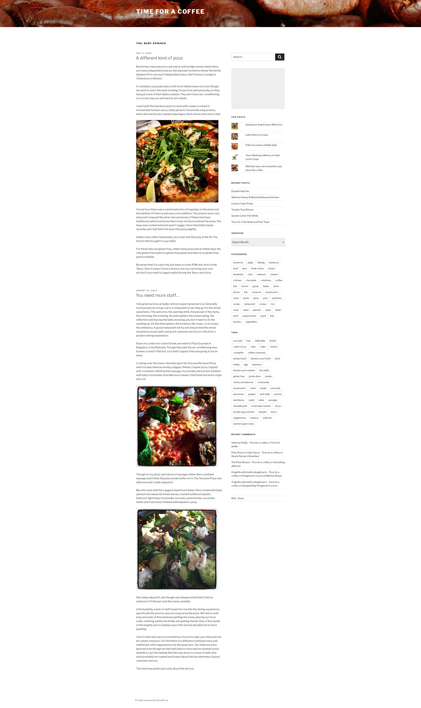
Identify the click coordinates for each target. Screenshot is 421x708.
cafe (250, 274)
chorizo (274, 346)
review (262, 304)
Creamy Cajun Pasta (242, 203)
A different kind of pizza (159, 57)
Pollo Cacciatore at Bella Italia (261, 145)
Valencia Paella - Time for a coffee (249, 442)
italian (266, 286)
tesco (274, 411)
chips (263, 346)
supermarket (249, 315)
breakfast (238, 274)
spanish (257, 309)
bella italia (260, 340)
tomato (237, 321)
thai (272, 315)
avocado (237, 340)
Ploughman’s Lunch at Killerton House (262, 475)
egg (246, 364)
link (246, 292)
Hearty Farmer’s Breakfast (245, 456)
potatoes (276, 298)
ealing (236, 364)
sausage (272, 400)
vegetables (251, 321)
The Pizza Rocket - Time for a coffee (250, 462)
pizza (256, 298)
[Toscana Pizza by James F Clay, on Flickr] (177, 466)
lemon (236, 292)
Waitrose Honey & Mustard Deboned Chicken (255, 197)
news (236, 298)
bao (249, 340)
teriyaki (262, 411)
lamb (276, 286)
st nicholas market (261, 405)
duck (277, 358)
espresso (256, 364)
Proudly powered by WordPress (151, 700)
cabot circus (239, 346)
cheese (274, 274)
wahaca (254, 417)
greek (256, 286)
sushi (263, 315)
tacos (278, 405)
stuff (235, 315)
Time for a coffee (170, 11)
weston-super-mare (243, 423)
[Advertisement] (258, 88)
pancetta (275, 388)
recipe (236, 304)
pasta (246, 298)
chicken (237, 280)
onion (253, 388)
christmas (266, 280)
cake (253, 346)
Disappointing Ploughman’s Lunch (259, 485)
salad (245, 309)
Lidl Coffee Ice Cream (257, 134)
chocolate (251, 280)
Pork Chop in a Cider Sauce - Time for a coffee (255, 452)
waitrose (267, 417)
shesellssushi (240, 405)
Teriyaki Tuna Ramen (242, 209)
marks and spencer (243, 382)
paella (263, 388)
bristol (273, 340)
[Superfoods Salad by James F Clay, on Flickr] (177, 589)
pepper (252, 394)
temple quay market (243, 411)
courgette (238, 352)
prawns (278, 394)
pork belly (265, 394)
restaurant (249, 304)
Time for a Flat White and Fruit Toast (250, 222)
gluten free (239, 376)
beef (235, 268)
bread (271, 268)
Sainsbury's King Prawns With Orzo (264, 124)
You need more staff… (157, 295)
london (268, 376)
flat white (264, 370)
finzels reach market (244, 370)
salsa (261, 400)
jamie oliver (255, 376)
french (244, 286)
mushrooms (271, 292)
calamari (261, 274)
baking (261, 262)
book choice (257, 268)
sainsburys (238, 400)
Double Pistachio (240, 191)
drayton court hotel (261, 358)
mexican (256, 292)
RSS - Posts (237, 498)
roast (236, 309)
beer (244, 268)
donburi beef (239, 358)
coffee (278, 280)
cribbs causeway (256, 352)
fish (235, 286)
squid (268, 309)
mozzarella (263, 382)
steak (278, 309)
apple (250, 262)
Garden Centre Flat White (244, 215)
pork (265, 298)
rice (273, 304)
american (238, 262)
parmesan (238, 394)
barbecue (274, 262)
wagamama (239, 417)
